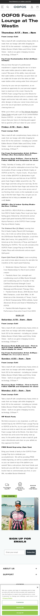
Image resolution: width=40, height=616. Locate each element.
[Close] (37, 587)
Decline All (20, 607)
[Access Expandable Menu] (2, 7)
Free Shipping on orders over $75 (20, 1)
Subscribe (31, 552)
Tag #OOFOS (9, 496)
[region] (20, 600)
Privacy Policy (7, 598)
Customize (20, 602)
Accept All (20, 613)
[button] (7, 7)
